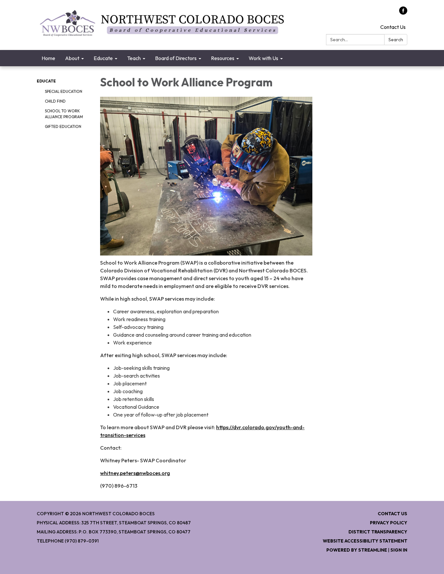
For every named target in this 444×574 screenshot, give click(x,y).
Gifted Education (63, 126)
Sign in (398, 550)
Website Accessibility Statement (365, 541)
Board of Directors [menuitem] (176, 58)
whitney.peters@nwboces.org (135, 473)
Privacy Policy (388, 523)
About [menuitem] (72, 58)
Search (395, 40)
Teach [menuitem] (134, 58)
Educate (46, 81)
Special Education (63, 91)
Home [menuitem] (48, 58)
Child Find (55, 101)
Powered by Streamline (356, 550)
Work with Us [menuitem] (263, 58)
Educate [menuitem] (103, 58)
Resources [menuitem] (222, 58)
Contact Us (393, 27)
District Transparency (377, 532)
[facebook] (403, 12)
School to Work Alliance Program (64, 113)
